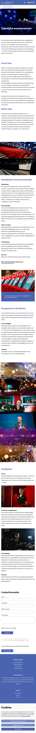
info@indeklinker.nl (18, 668)
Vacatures (18, 695)
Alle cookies (18, 729)
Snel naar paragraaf (7, 6)
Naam (3, 597)
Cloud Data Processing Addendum (18, 640)
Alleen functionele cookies (18, 721)
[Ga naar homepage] (7, 2)
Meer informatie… (27, 716)
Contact (18, 697)
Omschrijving (4, 615)
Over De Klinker (18, 693)
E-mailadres (4, 603)
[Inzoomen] (1, 157)
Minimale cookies (18, 725)
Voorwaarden (7, 651)
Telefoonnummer (5, 609)
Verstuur (7, 633)
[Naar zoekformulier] (24, 2)
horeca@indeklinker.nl (7, 263)
